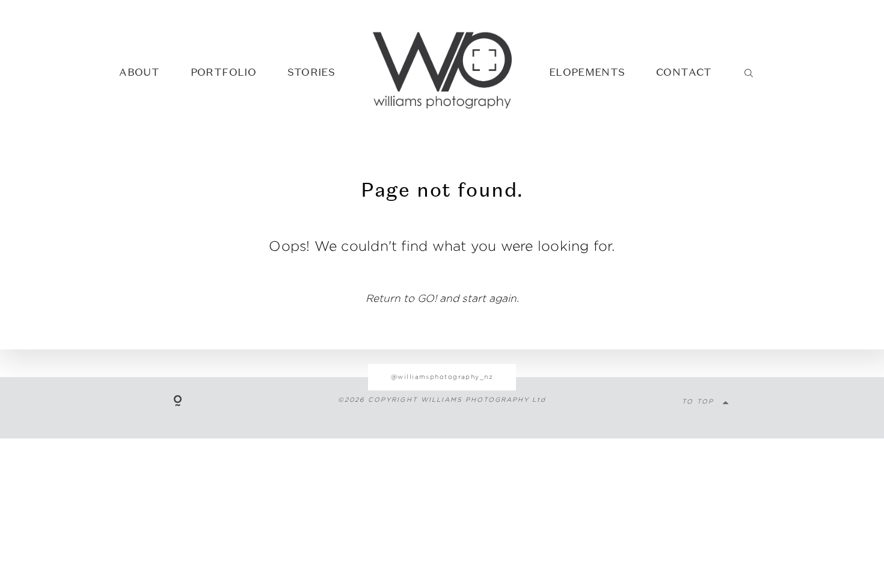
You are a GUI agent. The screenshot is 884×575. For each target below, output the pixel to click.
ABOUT (139, 71)
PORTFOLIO (223, 71)
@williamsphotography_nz (442, 377)
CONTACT (683, 71)
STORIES (311, 71)
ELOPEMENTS (587, 71)
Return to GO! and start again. (442, 298)
